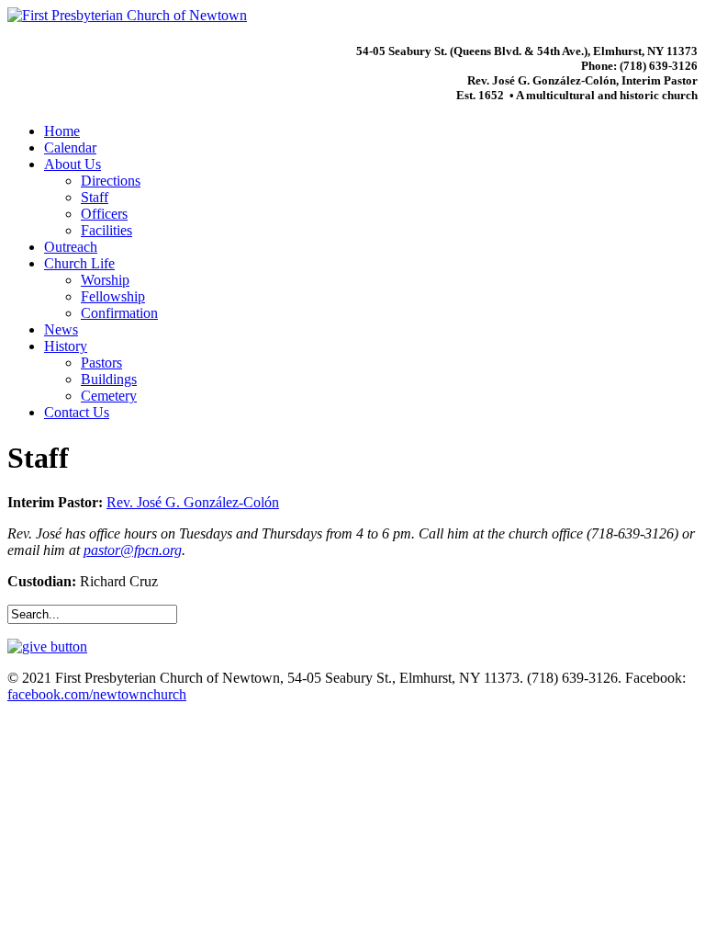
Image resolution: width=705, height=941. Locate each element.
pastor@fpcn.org (133, 550)
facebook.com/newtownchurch (96, 694)
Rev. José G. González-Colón (192, 502)
